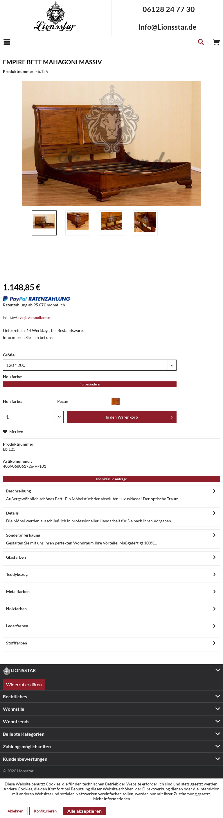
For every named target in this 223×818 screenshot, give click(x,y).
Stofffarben (16, 642)
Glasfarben (16, 557)
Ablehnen (15, 811)
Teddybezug (17, 574)
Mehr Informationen (111, 798)
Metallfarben (18, 591)
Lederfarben (17, 625)
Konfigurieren (45, 811)
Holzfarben (16, 608)
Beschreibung (18, 490)
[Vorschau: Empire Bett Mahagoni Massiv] (44, 222)
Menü (8, 42)
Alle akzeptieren (84, 811)
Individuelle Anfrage (111, 479)
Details (12, 512)
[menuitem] (8, 42)
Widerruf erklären (24, 684)
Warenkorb (216, 42)
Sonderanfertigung (23, 535)
